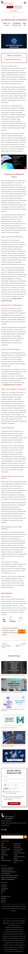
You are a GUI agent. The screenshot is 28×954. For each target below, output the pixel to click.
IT (1, 894)
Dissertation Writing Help (7, 868)
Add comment (21, 631)
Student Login (18, 7)
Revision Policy (17, 847)
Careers (3, 853)
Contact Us (4, 851)
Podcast (16, 858)
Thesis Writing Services (6, 870)
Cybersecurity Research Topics (13, 59)
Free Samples (4, 854)
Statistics (3, 901)
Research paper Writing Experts (9, 877)
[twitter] (3, 829)
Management (4, 888)
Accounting (4, 885)
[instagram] (2, 829)
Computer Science (5, 896)
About (2, 845)
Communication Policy (19, 853)
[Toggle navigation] (25, 3)
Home (2, 843)
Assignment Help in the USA (12, 385)
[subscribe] (25, 836)
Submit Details (14, 803)
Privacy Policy (17, 843)
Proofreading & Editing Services (9, 871)
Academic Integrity (6, 860)
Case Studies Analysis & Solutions (9, 875)
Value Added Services (19, 856)
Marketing (3, 898)
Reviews (16, 854)
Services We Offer (5, 849)
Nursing (3, 890)
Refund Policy (17, 845)
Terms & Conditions (18, 849)
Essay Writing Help (5, 873)
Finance (3, 900)
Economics (3, 886)
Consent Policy (17, 851)
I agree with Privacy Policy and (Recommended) (12, 792)
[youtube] (5, 829)
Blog (2, 856)
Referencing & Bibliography (8, 879)
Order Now (9, 7)
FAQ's (2, 858)
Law (2, 892)
